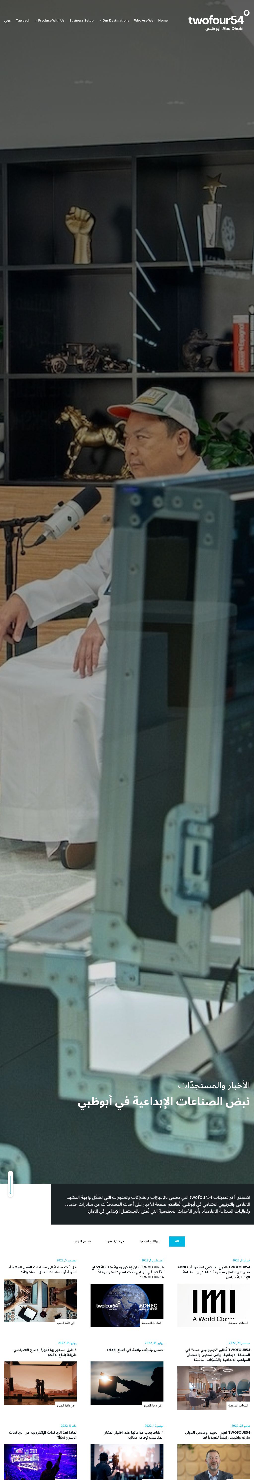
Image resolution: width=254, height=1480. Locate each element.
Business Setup (81, 20)
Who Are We (143, 20)
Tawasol (22, 20)
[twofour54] (219, 20)
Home (163, 20)
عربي (7, 20)
